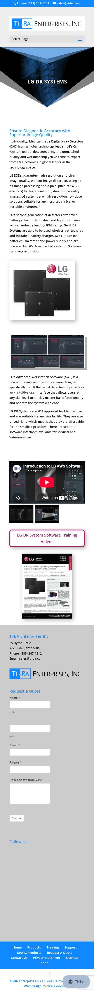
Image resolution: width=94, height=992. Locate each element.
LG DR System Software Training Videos (47, 538)
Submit (17, 818)
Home (17, 947)
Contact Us (19, 958)
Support (70, 947)
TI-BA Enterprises (23, 981)
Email (14, 745)
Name (14, 697)
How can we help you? (26, 780)
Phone (15, 762)
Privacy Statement (46, 958)
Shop (45, 963)
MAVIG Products (29, 952)
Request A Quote (59, 952)
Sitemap (72, 958)
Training (53, 947)
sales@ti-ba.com (31, 658)
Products (34, 947)
